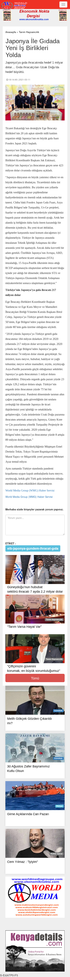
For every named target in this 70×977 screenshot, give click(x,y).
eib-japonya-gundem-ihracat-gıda (32, 548)
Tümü (35, 678)
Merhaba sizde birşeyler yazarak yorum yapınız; (34, 509)
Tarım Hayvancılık (29, 32)
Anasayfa (10, 32)
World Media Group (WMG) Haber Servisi (29, 490)
